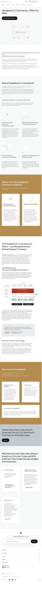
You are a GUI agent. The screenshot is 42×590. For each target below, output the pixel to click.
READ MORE (7, 519)
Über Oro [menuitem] (29, 4)
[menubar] (17, 5)
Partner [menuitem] (17, 4)
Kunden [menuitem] (13, 4)
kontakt (26, 2)
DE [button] (39, 1)
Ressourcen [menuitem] (23, 4)
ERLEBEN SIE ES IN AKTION (9, 18)
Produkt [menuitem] (2, 4)
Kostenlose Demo (34, 1)
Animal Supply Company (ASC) (8, 254)
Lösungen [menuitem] (8, 4)
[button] (12, 229)
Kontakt (5, 440)
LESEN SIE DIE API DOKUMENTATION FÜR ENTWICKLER (10, 486)
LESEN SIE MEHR (28, 487)
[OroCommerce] (6, 1)
